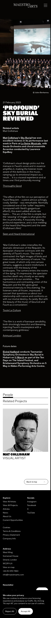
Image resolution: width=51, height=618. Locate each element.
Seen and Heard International (19, 233)
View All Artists (9, 501)
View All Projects (10, 505)
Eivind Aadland (11, 351)
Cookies (6, 527)
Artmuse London (12, 335)
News (5, 512)
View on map (9, 567)
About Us (7, 516)
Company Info (9, 538)
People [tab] (8, 395)
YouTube (31, 512)
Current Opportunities (13, 520)
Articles (6, 509)
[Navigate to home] (26, 5)
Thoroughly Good (12, 185)
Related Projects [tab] (15, 401)
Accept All (25, 611)
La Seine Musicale (31, 143)
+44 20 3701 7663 (10, 571)
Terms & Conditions (12, 531)
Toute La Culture (12, 310)
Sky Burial (26, 137)
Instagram (32, 501)
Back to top (31, 482)
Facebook (31, 505)
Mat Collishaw (10, 131)
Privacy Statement (11, 535)
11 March (19, 357)
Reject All (9, 611)
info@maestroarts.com (13, 574)
